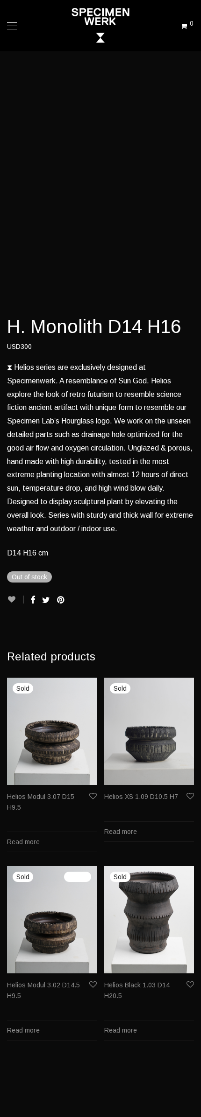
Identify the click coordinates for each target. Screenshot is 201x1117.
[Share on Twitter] (46, 600)
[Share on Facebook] (32, 600)
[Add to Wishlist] (15, 600)
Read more (23, 842)
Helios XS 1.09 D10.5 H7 (141, 796)
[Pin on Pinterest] (61, 600)
